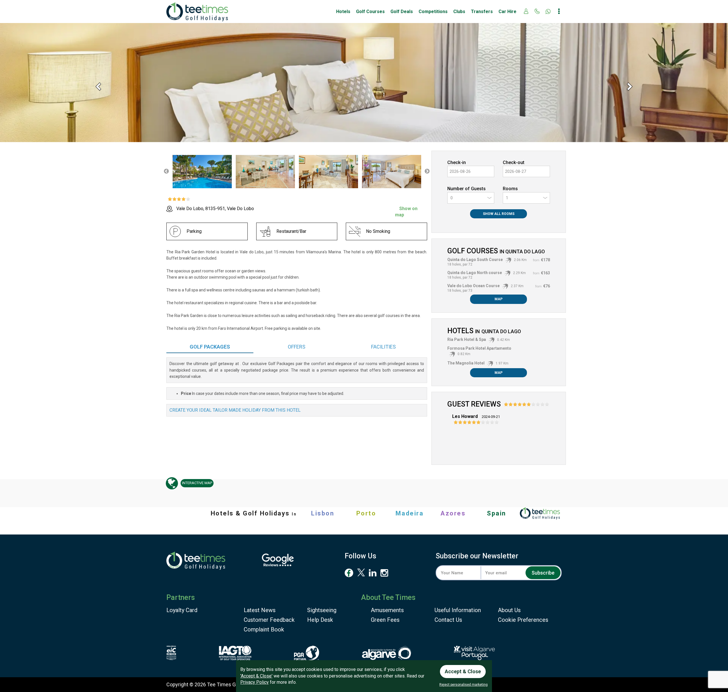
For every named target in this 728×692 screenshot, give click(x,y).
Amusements (387, 610)
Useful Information (458, 610)
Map (498, 299)
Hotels (343, 11)
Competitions (433, 11)
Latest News (260, 610)
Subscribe (543, 573)
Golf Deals (401, 11)
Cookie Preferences (523, 619)
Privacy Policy (254, 682)
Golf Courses (370, 11)
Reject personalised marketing (463, 685)
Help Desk (320, 619)
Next (427, 171)
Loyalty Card (181, 610)
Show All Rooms (498, 214)
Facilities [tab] (383, 347)
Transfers (482, 11)
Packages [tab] (210, 347)
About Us (509, 610)
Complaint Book (264, 629)
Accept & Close (463, 671)
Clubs (459, 11)
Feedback (269, 619)
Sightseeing (321, 610)
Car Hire (507, 11)
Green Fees (385, 619)
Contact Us (448, 619)
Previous (166, 171)
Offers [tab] (296, 347)
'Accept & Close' (256, 676)
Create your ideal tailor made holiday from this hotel (235, 410)
